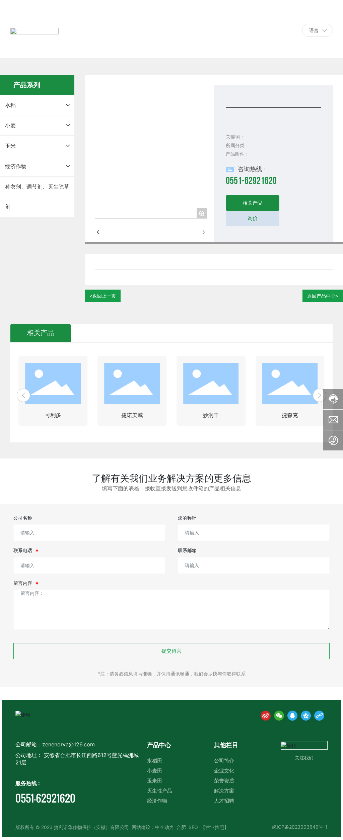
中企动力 (164, 827)
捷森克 (290, 415)
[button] (23, 395)
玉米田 (154, 780)
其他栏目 (226, 744)
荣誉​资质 (224, 780)
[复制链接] (319, 716)
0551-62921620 (275, 30)
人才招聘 (224, 801)
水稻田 (154, 760)
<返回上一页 (102, 296)
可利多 (53, 415)
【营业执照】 (215, 827)
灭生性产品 (159, 791)
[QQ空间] (306, 716)
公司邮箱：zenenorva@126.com (55, 744)
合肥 (181, 827)
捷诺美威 (132, 415)
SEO (193, 827)
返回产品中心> (322, 296)
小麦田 (154, 770)
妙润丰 (211, 415)
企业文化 (224, 770)
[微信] (279, 716)
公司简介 (224, 760)
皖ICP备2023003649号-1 (300, 827)
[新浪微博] (266, 716)
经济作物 (157, 801)
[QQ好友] (292, 716)
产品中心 (159, 744)
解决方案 (224, 791)
